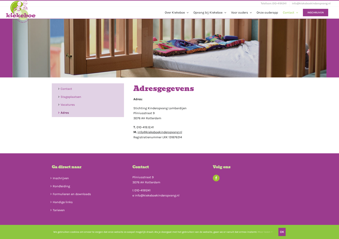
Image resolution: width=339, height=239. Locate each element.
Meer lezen (264, 231)
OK (282, 232)
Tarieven (59, 210)
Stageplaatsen (71, 97)
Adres (65, 113)
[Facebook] (216, 178)
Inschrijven (61, 178)
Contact (66, 89)
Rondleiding (61, 186)
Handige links (63, 202)
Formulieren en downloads (72, 194)
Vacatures (68, 104)
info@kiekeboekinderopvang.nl (160, 132)
